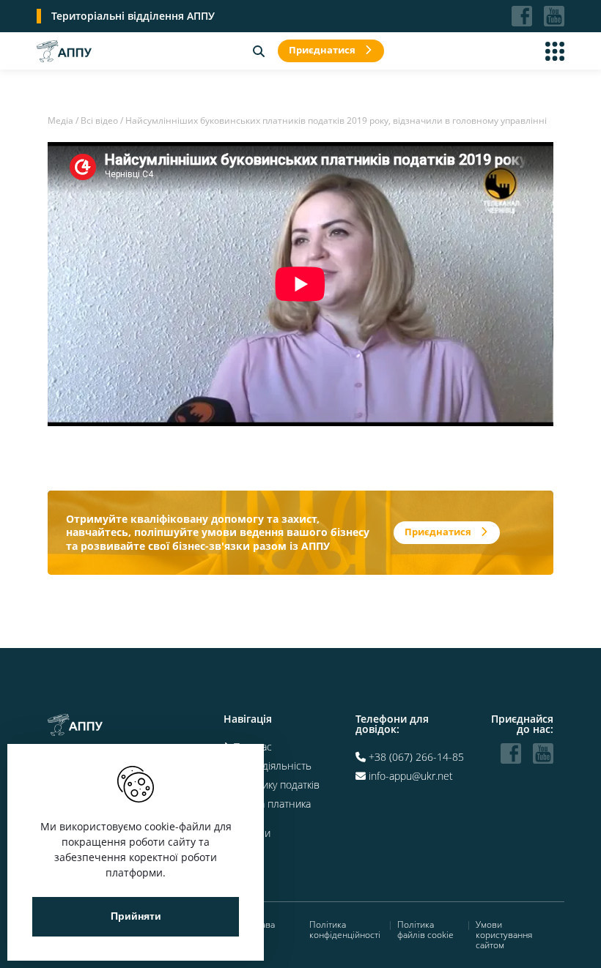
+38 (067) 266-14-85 (416, 757)
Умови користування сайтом (504, 935)
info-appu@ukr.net (411, 776)
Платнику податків (276, 785)
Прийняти (136, 916)
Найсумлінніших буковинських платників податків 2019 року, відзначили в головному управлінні (336, 120)
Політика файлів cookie (425, 930)
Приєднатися (322, 49)
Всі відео (99, 120)
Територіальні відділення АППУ (133, 16)
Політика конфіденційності (344, 930)
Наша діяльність (272, 765)
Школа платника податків (267, 809)
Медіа (60, 120)
